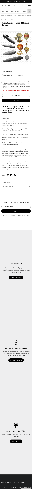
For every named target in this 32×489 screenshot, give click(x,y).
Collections (9, 15)
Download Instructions (8, 186)
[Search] (29, 11)
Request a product (16, 360)
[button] (29, 66)
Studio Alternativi (8, 5)
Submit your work (16, 277)
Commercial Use (20, 75)
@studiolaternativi (12, 169)
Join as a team (16, 441)
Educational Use (7, 75)
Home (2, 15)
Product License (6, 182)
